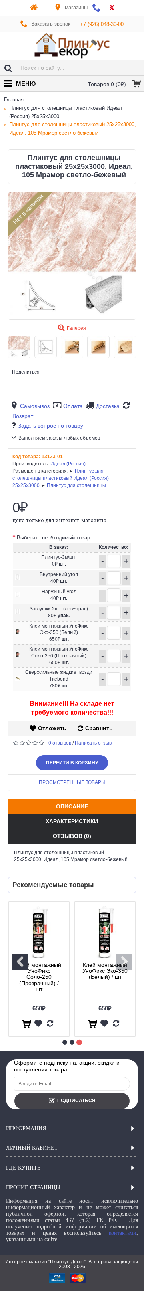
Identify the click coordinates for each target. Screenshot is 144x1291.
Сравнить (99, 728)
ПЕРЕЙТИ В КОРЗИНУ (72, 763)
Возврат (22, 416)
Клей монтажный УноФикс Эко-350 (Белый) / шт (105, 971)
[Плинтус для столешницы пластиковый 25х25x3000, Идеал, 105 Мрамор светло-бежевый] (72, 256)
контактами (122, 1232)
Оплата (73, 406)
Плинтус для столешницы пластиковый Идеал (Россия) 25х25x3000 (60, 478)
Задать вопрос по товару (50, 425)
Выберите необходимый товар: (54, 538)
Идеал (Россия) (68, 464)
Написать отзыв (93, 743)
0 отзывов (59, 743)
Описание (72, 806)
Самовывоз (35, 406)
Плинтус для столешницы (76, 485)
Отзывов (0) (72, 836)
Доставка (108, 406)
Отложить (52, 728)
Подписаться (76, 1100)
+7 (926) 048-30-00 (102, 24)
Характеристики (72, 821)
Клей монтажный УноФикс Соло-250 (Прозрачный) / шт (39, 977)
